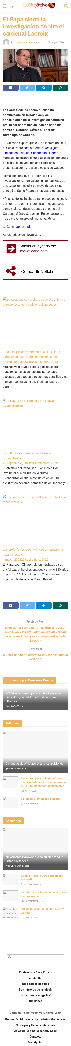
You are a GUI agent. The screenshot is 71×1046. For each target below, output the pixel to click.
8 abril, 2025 (29, 790)
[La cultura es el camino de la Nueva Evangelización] (35, 424)
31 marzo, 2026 (31, 917)
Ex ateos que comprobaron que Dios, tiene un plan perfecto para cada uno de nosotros (33, 354)
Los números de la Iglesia (35, 989)
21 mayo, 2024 (55, 42)
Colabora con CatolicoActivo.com (35, 1031)
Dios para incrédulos (35, 984)
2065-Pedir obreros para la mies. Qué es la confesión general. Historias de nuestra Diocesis (33, 697)
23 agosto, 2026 (16, 706)
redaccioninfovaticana (27, 42)
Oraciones (35, 1001)
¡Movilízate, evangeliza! (35, 995)
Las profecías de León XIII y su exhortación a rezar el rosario (33, 552)
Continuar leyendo (19, 226)
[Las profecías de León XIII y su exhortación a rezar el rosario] (35, 521)
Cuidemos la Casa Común (35, 972)
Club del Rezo (35, 978)
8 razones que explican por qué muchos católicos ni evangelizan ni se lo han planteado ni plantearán (44, 782)
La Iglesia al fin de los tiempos (40, 799)
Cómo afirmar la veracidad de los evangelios (42, 877)
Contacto (35, 1036)
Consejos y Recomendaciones (35, 1025)
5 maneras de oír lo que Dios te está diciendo (35, 763)
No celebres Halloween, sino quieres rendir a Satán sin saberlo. (35, 859)
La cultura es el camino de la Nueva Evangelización (27, 455)
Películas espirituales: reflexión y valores (42, 910)
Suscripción (35, 1042)
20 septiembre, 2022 (18, 768)
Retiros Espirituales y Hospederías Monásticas (35, 1019)
